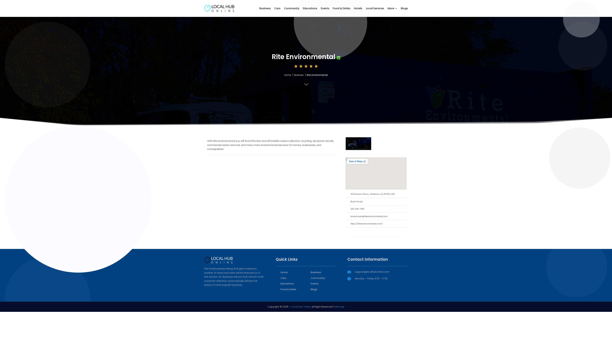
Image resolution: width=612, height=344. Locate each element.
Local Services (375, 8)
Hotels (358, 8)
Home (287, 75)
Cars (277, 8)
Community (291, 8)
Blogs (404, 8)
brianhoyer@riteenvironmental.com (369, 216)
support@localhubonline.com (372, 271)
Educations (310, 8)
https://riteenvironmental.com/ (366, 223)
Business (265, 8)
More (391, 8)
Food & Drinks (341, 8)
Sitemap (339, 306)
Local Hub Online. (301, 306)
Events (325, 8)
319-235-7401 (357, 208)
